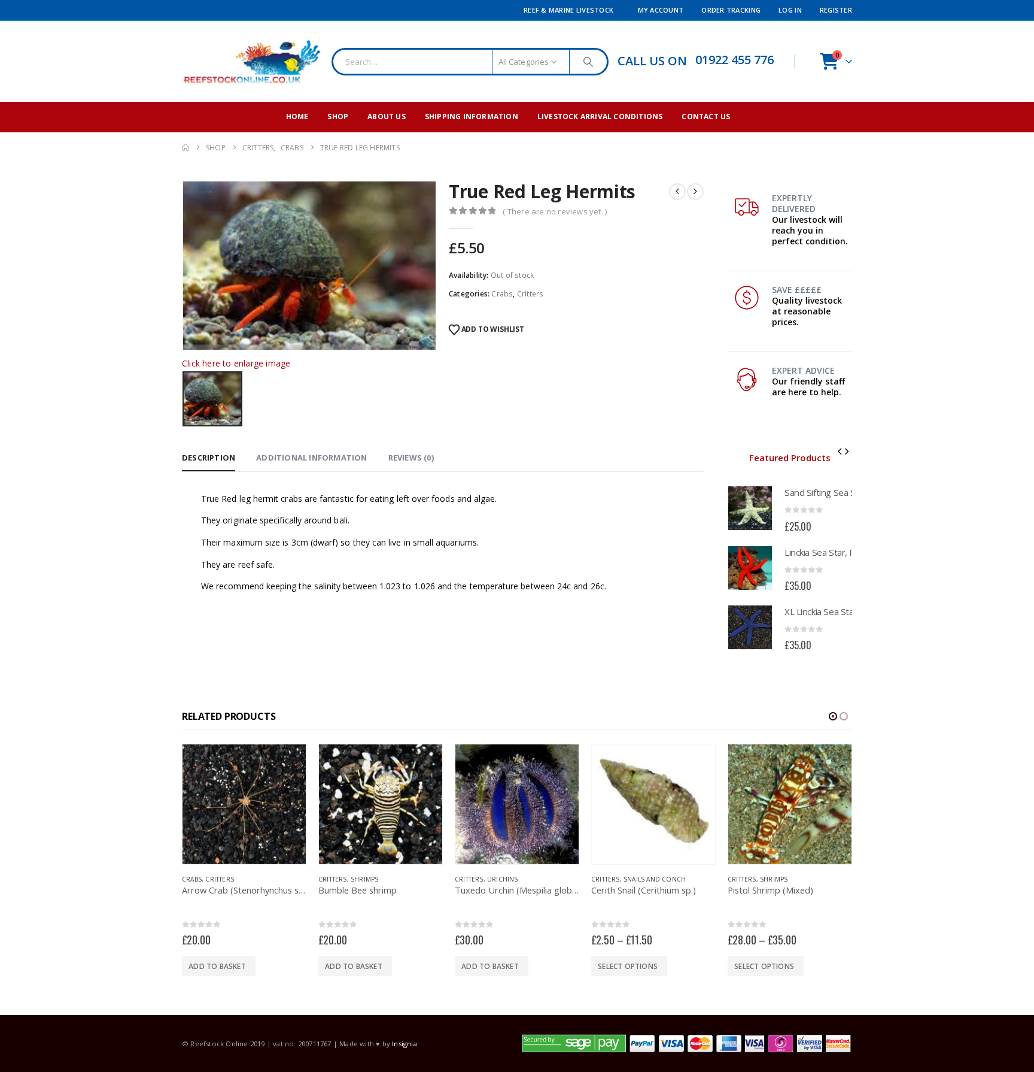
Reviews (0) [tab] (411, 457)
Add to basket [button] (217, 966)
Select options (491, 966)
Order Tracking (731, 9)
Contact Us (706, 116)
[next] (695, 191)
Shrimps (228, 879)
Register (836, 9)
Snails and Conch (518, 879)
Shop (337, 116)
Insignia (404, 1043)
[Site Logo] (252, 61)
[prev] (677, 191)
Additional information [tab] (311, 457)
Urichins (366, 879)
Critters (530, 294)
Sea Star (774, 879)
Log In (790, 9)
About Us (386, 116)
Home (297, 116)
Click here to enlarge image (236, 363)
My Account (661, 9)
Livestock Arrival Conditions (600, 116)
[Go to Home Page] (185, 148)
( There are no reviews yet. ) (555, 211)
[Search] (588, 62)
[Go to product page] (750, 508)
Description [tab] (208, 457)
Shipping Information (471, 116)
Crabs (502, 294)
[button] (839, 451)
